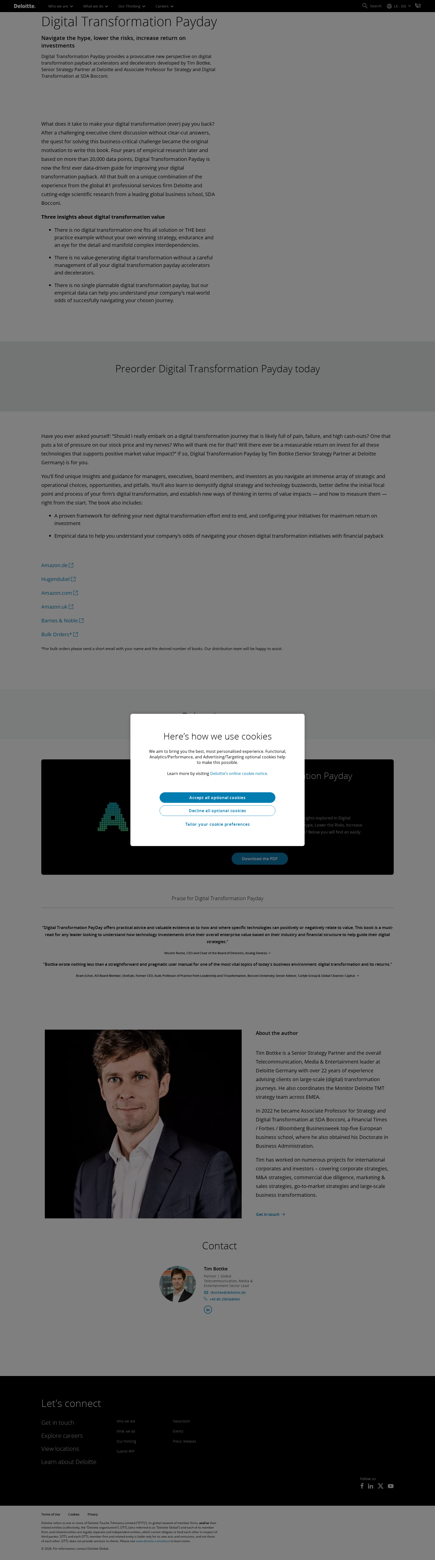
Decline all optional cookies (217, 810)
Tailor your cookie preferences (217, 824)
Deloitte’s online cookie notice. (239, 773)
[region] (217, 780)
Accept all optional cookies (217, 797)
